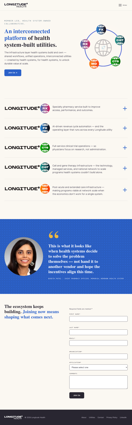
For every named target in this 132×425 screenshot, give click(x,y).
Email (77, 338)
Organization (80, 351)
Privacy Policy (111, 417)
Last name (79, 327)
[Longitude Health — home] (18, 5)
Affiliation (80, 362)
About (83, 417)
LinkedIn (124, 417)
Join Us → (12, 72)
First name (79, 314)
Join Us (76, 395)
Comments (73, 373)
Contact (101, 417)
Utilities (92, 417)
